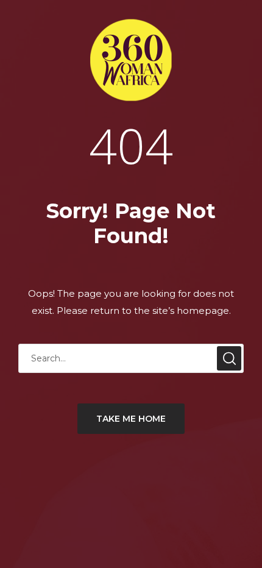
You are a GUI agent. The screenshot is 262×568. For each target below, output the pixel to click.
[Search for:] (131, 358)
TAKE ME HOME (131, 418)
